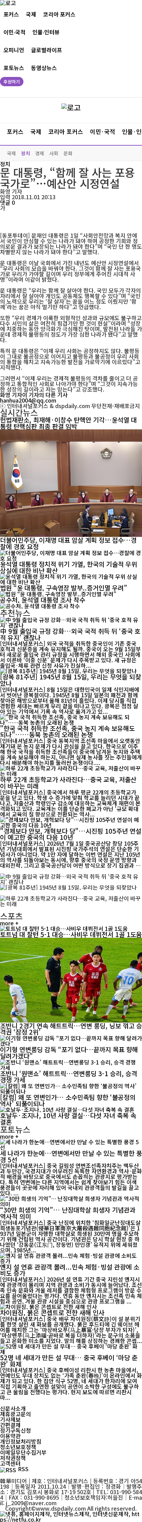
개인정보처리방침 (20, 1441)
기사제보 (10, 1419)
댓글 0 (7, 202)
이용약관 (10, 1436)
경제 (39, 153)
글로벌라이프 (46, 50)
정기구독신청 (15, 1430)
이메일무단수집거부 (23, 1452)
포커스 (11, 14)
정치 (25, 153)
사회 (53, 153)
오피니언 (13, 50)
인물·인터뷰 (46, 32)
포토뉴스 (13, 68)
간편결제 (10, 1425)
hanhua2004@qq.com (28, 400)
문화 (67, 153)
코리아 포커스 (59, 14)
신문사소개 (13, 1408)
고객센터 (10, 1463)
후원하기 (11, 81)
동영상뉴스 (44, 68)
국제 (31, 14)
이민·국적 (14, 32)
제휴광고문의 (15, 1414)
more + (9, 923)
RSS (23, 1469)
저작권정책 (13, 1458)
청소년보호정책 (18, 1447)
